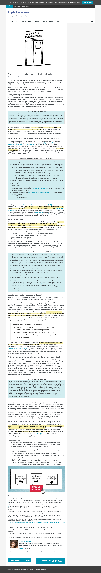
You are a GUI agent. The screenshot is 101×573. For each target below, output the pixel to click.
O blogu (57, 21)
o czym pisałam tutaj (40, 433)
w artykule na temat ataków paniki (17, 348)
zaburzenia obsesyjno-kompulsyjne (41, 188)
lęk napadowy (38, 551)
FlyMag (36, 569)
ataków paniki (39, 212)
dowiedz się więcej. (75, 2)
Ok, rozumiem (87, 2)
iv (8, 506)
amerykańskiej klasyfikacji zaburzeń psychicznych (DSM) (36, 205)
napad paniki (45, 551)
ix (8, 529)
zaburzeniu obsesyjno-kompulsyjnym (44, 283)
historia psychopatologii (29, 551)
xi (8, 537)
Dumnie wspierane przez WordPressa (17, 569)
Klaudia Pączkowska (24, 76)
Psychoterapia (13, 21)
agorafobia (20, 551)
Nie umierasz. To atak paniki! (21, 7)
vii (8, 519)
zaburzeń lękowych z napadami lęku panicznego (39, 192)
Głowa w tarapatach (25, 21)
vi (8, 515)
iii (8, 502)
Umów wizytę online (47, 21)
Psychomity (36, 21)
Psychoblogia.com (18, 12)
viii (8, 526)
